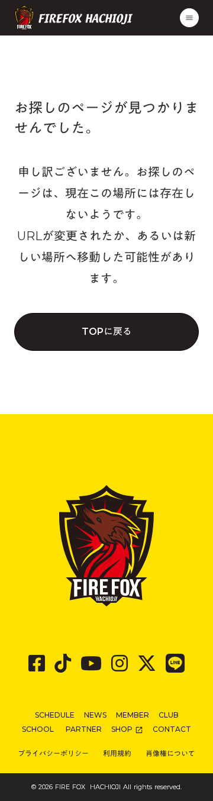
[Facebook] (36, 663)
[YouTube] (91, 663)
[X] (146, 663)
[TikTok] (62, 663)
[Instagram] (119, 663)
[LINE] (175, 663)
